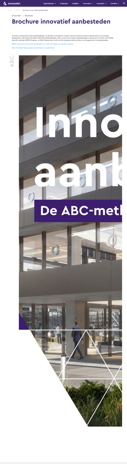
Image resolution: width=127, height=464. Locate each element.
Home (9, 10)
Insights (75, 3)
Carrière (114, 3)
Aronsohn (100, 3)
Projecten (64, 3)
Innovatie (86, 3)
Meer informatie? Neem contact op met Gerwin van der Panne (33, 48)
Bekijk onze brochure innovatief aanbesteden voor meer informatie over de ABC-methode (42, 44)
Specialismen (49, 3)
